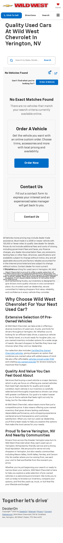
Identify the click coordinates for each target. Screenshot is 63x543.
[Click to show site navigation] (58, 16)
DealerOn (23, 511)
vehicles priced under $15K (41, 359)
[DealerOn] (10, 509)
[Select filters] (49, 73)
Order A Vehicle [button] (47, 82)
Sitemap (32, 511)
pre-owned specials (26, 362)
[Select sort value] (55, 73)
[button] (11, 15)
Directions (30, 15)
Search (47, 60)
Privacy (40, 511)
